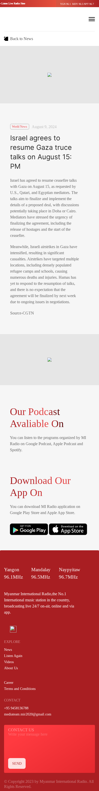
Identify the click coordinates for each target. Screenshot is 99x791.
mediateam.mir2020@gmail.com (27, 714)
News (8, 650)
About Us (11, 668)
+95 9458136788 (16, 708)
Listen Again (13, 656)
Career (8, 683)
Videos (9, 662)
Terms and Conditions (20, 689)
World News (19, 126)
